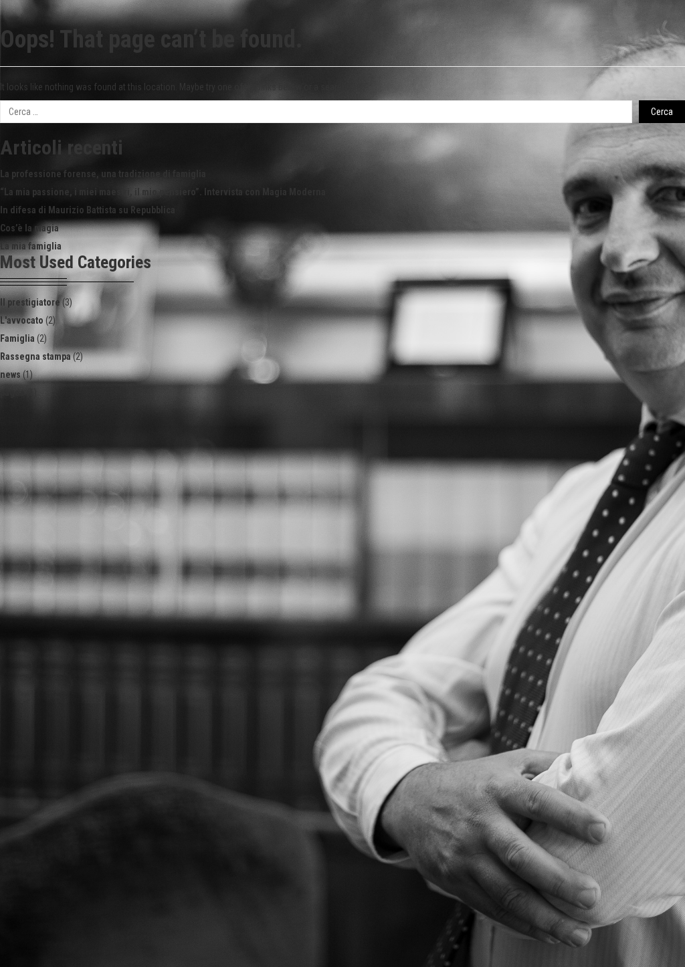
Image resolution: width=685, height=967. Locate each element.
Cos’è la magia (29, 228)
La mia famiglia (31, 246)
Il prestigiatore (30, 302)
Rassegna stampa (35, 356)
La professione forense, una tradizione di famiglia (103, 174)
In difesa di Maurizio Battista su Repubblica (87, 210)
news (10, 374)
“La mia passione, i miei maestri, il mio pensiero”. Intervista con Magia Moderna (163, 192)
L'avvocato (21, 320)
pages (12, 392)
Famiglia (17, 338)
